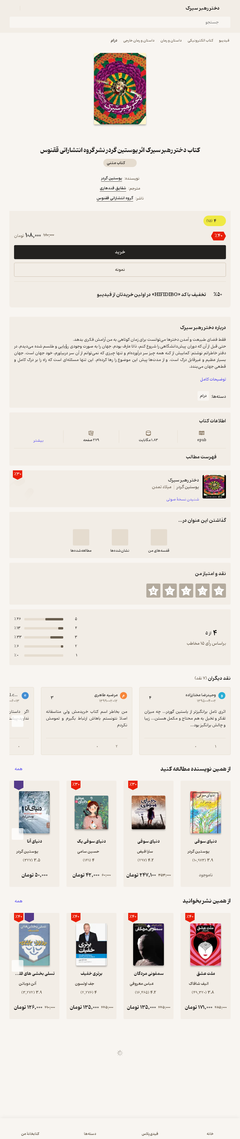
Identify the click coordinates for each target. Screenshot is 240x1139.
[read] (81, 537)
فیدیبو (224, 40)
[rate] (219, 591)
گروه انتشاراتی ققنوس (115, 198)
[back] (227, 8)
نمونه (120, 270)
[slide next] (17, 721)
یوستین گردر (111, 178)
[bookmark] (134, 135)
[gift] (120, 135)
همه (19, 769)
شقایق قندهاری (113, 188)
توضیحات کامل (213, 379)
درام (114, 40)
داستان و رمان (171, 40)
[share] (106, 135)
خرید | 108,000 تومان (120, 1131)
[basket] (27, 8)
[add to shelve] (159, 537)
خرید (120, 252)
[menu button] (13, 8)
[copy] (20, 294)
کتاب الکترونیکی (200, 40)
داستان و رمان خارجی (139, 40)
